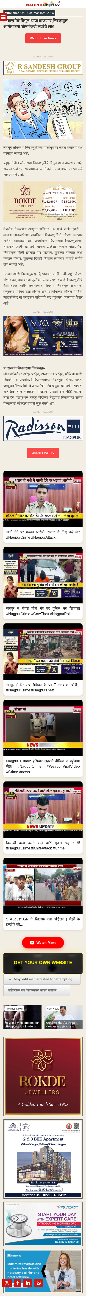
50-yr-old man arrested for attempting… (42, 979)
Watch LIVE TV (43, 453)
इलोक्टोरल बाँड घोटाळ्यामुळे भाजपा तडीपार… (36, 990)
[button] (43, 507)
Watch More (46, 943)
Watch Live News (43, 38)
